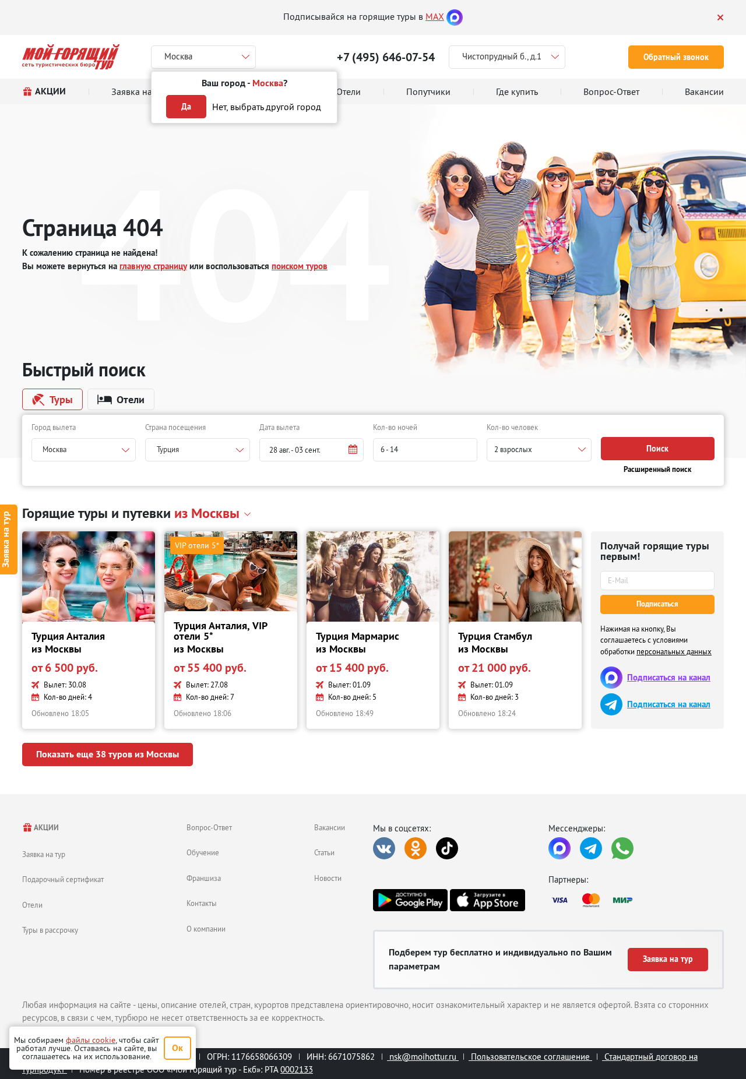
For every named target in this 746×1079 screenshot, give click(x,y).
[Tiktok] (447, 848)
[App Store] (487, 900)
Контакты (201, 903)
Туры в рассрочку (50, 930)
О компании (206, 928)
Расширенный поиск (657, 469)
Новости (328, 878)
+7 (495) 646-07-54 (386, 57)
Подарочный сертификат (63, 879)
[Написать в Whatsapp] (622, 848)
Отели (32, 904)
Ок (177, 1048)
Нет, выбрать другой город (266, 106)
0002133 (296, 1069)
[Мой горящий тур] (70, 56)
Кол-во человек (512, 427)
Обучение (202, 852)
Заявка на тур (43, 854)
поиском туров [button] (300, 265)
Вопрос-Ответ (209, 827)
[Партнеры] (636, 900)
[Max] (454, 16)
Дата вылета (279, 427)
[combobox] (83, 449)
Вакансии (329, 827)
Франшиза (203, 878)
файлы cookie (90, 1040)
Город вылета (53, 427)
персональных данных (674, 651)
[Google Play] (410, 900)
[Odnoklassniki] (415, 848)
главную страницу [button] (153, 265)
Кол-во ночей (395, 427)
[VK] (384, 848)
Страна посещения (175, 427)
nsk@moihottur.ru (423, 1056)
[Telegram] (591, 848)
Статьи (324, 852)
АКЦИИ (46, 828)
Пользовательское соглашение (530, 1056)
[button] (311, 449)
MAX (434, 16)
